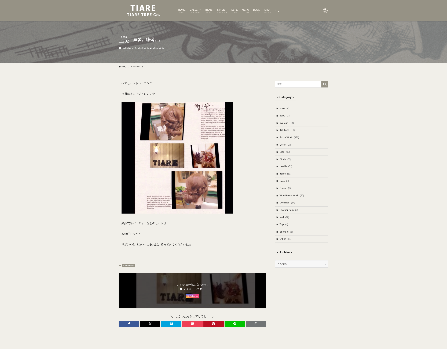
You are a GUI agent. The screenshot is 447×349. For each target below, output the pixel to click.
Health (286, 166)
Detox (285, 144)
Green (285, 188)
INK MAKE (287, 130)
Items (285, 173)
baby (285, 115)
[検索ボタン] (277, 10)
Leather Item (289, 209)
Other (285, 238)
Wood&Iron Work (292, 195)
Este (285, 151)
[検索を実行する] (324, 84)
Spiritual (286, 231)
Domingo (287, 202)
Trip (284, 224)
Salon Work (128, 48)
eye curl (287, 123)
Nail (284, 217)
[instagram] (325, 10)
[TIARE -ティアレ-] (144, 10)
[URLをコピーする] (256, 324)
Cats (284, 181)
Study (285, 159)
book (284, 108)
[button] (129, 324)
